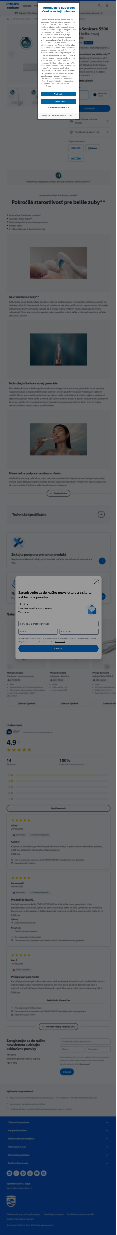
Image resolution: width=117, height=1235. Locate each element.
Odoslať (57, 648)
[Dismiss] (95, 581)
